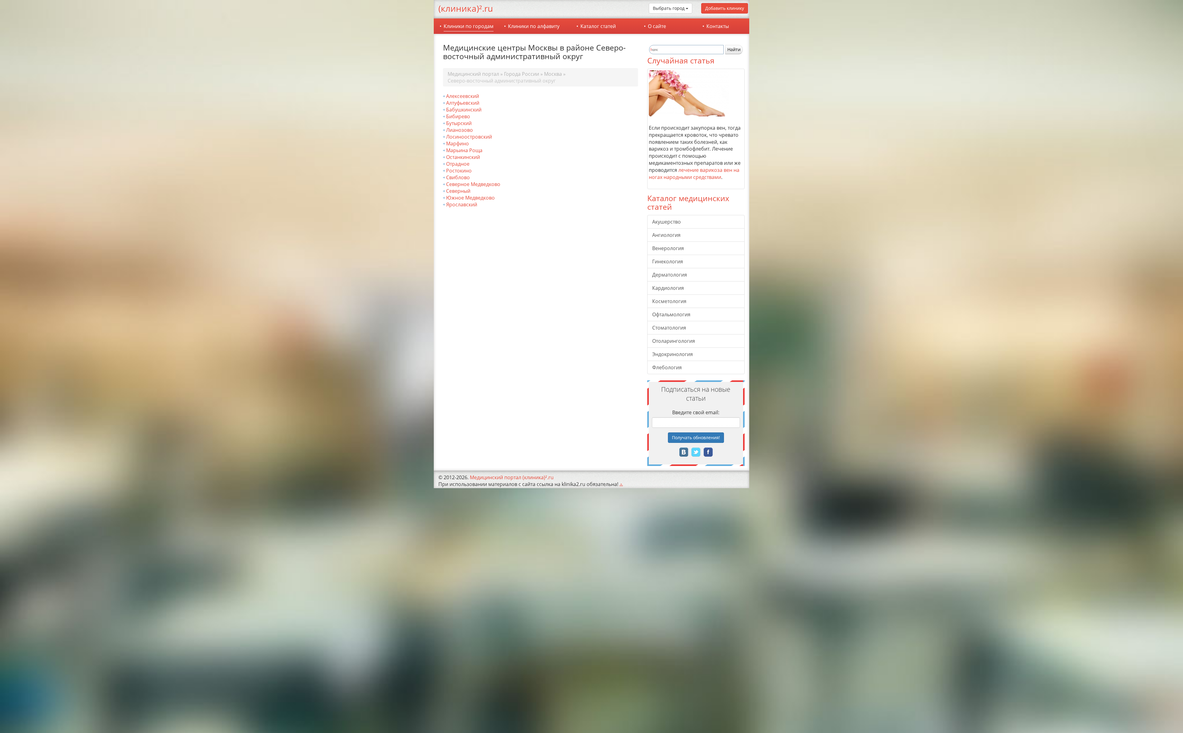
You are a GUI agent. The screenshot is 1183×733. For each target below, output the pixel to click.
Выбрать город (669, 8)
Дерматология (669, 274)
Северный (458, 191)
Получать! (696, 437)
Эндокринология (672, 354)
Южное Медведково (470, 197)
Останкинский (463, 157)
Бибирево (458, 116)
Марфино (457, 143)
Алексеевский (462, 96)
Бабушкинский (464, 109)
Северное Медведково (473, 184)
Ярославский (461, 204)
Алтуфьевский (462, 102)
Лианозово (459, 130)
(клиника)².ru (465, 8)
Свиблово (458, 177)
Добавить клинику (724, 8)
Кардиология (668, 288)
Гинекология (667, 261)
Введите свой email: (695, 412)
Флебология (667, 367)
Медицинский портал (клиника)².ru (512, 477)
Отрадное (458, 163)
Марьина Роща (464, 150)
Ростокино (459, 170)
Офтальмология (671, 314)
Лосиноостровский (469, 136)
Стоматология (669, 327)
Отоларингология (673, 341)
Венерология (668, 248)
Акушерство (666, 221)
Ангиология (666, 235)
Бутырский (459, 123)
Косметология (669, 301)
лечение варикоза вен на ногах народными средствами (694, 173)
